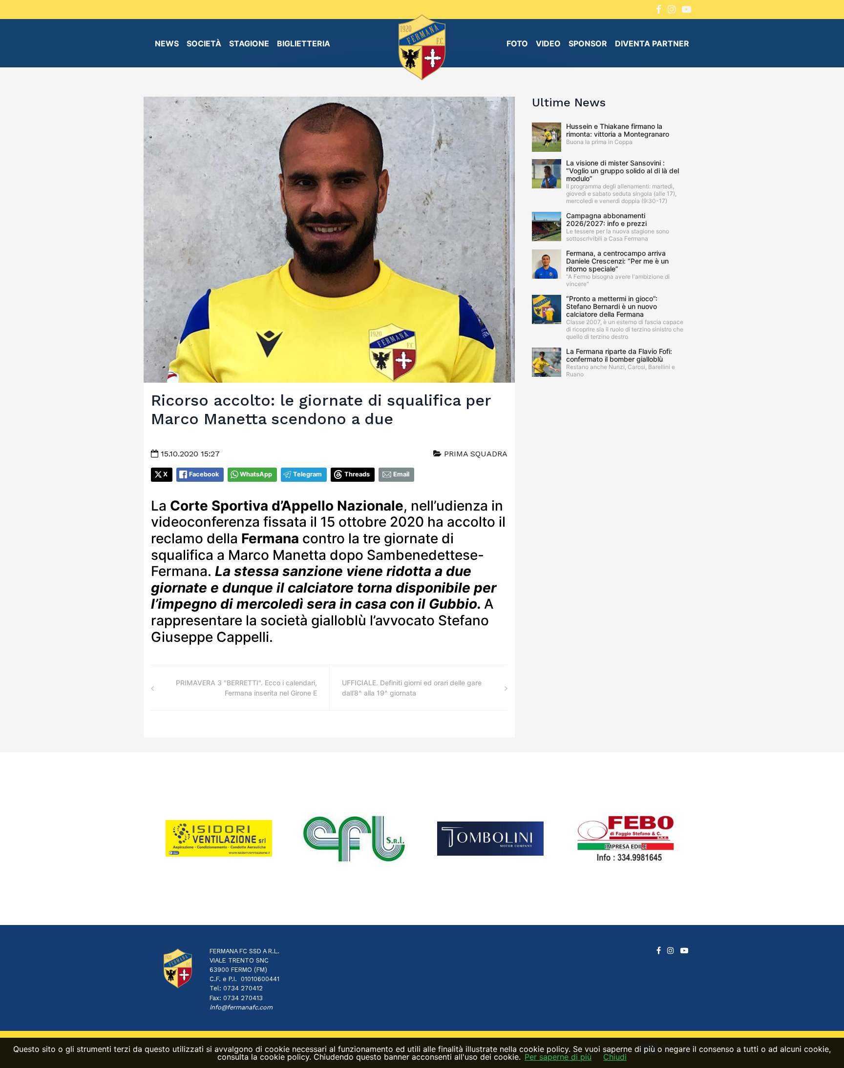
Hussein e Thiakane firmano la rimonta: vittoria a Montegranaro (617, 130)
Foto (517, 43)
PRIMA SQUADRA (474, 453)
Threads (357, 474)
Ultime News (569, 102)
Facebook (204, 474)
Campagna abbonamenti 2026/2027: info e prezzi (606, 219)
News (167, 43)
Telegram (307, 474)
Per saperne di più (558, 1057)
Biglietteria (303, 43)
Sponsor (588, 43)
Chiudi (615, 1057)
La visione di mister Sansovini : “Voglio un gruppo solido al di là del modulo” (622, 171)
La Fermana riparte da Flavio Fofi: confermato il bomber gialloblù (619, 355)
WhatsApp (256, 474)
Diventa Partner (652, 43)
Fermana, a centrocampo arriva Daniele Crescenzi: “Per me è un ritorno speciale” (617, 261)
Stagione (249, 43)
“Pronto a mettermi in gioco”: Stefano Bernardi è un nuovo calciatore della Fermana (611, 306)
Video (548, 43)
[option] (219, 838)
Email (401, 474)
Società (204, 43)
